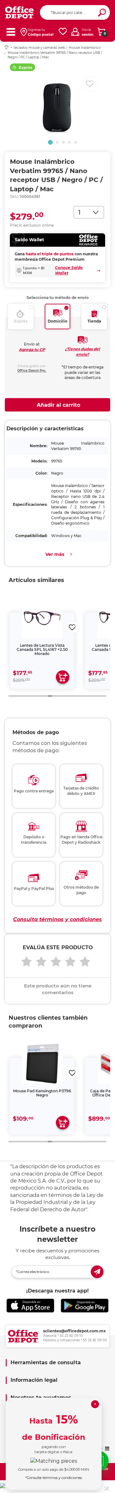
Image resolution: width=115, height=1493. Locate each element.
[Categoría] (10, 31)
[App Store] (30, 1306)
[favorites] (63, 32)
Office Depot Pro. (31, 370)
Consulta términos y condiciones (57, 919)
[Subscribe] (97, 1271)
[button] (50, 142)
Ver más (54, 554)
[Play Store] (85, 1306)
